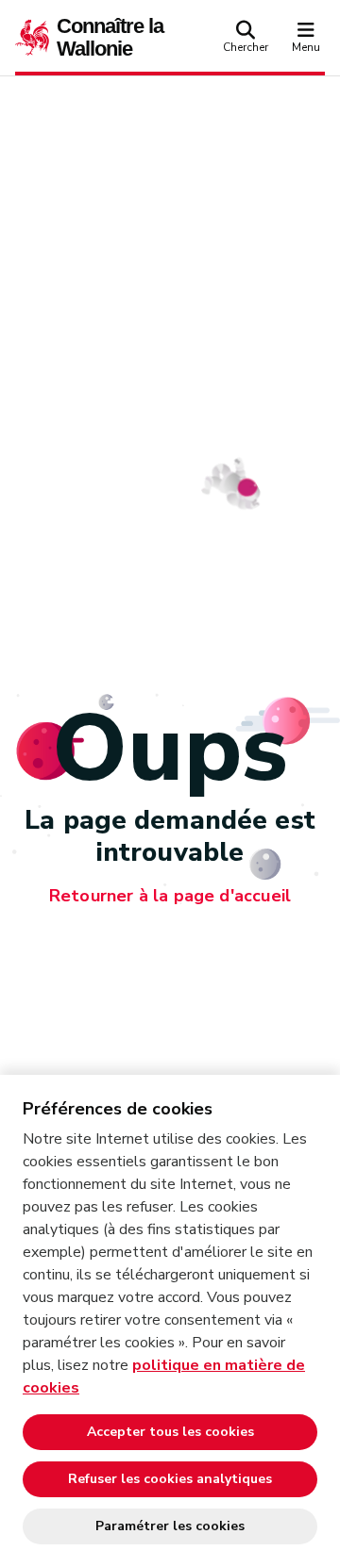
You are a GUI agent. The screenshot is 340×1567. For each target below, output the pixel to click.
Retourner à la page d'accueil (170, 896)
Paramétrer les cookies (170, 1526)
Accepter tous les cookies (170, 1432)
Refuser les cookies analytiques (170, 1479)
